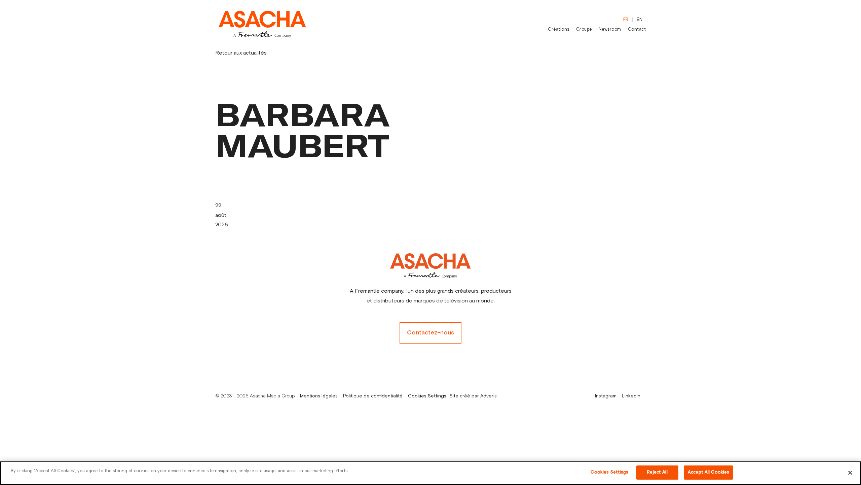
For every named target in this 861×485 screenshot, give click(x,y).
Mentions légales (319, 396)
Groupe (584, 29)
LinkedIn (631, 396)
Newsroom (610, 29)
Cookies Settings (427, 396)
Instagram (605, 396)
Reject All (657, 472)
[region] (430, 473)
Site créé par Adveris (473, 396)
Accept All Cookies (708, 472)
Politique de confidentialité (373, 396)
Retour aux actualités (241, 53)
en (639, 20)
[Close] (850, 472)
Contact (637, 29)
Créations (558, 29)
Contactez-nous (430, 333)
